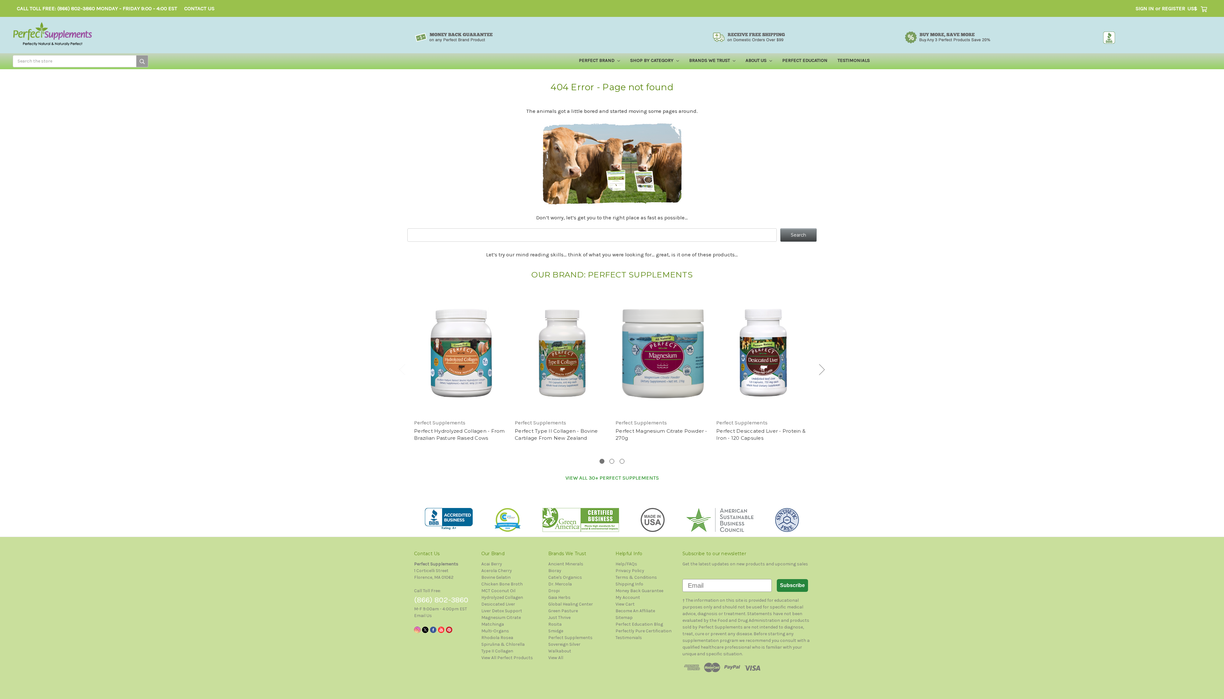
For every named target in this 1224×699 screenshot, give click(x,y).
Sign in (1145, 8)
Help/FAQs (626, 564)
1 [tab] (602, 461)
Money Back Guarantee (639, 590)
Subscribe (792, 585)
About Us (757, 60)
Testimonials (854, 60)
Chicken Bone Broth (502, 584)
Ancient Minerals (565, 564)
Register (1173, 8)
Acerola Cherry (496, 570)
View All (555, 657)
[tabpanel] (461, 367)
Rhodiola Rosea (497, 637)
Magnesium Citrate (501, 617)
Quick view (461, 347)
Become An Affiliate (635, 611)
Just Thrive (559, 617)
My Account (628, 597)
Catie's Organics (565, 577)
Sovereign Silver (564, 644)
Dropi (554, 590)
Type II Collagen (497, 651)
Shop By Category (652, 60)
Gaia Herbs (559, 597)
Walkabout (559, 651)
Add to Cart (461, 358)
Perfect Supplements (570, 637)
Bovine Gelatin (496, 577)
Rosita (555, 624)
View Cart (625, 604)
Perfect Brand (597, 60)
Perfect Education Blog (639, 624)
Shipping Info (629, 584)
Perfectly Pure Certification (644, 631)
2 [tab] (611, 461)
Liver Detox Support (501, 611)
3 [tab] (622, 461)
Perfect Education (804, 60)
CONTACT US (199, 8)
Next (822, 369)
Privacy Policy (630, 570)
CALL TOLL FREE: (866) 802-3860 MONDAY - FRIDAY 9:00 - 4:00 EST (97, 8)
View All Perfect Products (507, 657)
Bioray (554, 570)
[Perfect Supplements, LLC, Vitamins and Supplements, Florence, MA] (449, 519)
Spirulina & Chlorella (503, 644)
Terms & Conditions (636, 577)
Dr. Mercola (560, 584)
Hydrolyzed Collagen (502, 597)
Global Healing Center (570, 604)
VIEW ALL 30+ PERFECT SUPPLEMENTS (612, 478)
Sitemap (624, 617)
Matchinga (492, 624)
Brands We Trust (710, 60)
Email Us (423, 615)
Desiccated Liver (498, 604)
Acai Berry (491, 564)
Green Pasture (563, 611)
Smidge (555, 631)
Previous (402, 369)
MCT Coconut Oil (498, 590)
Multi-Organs (495, 631)
